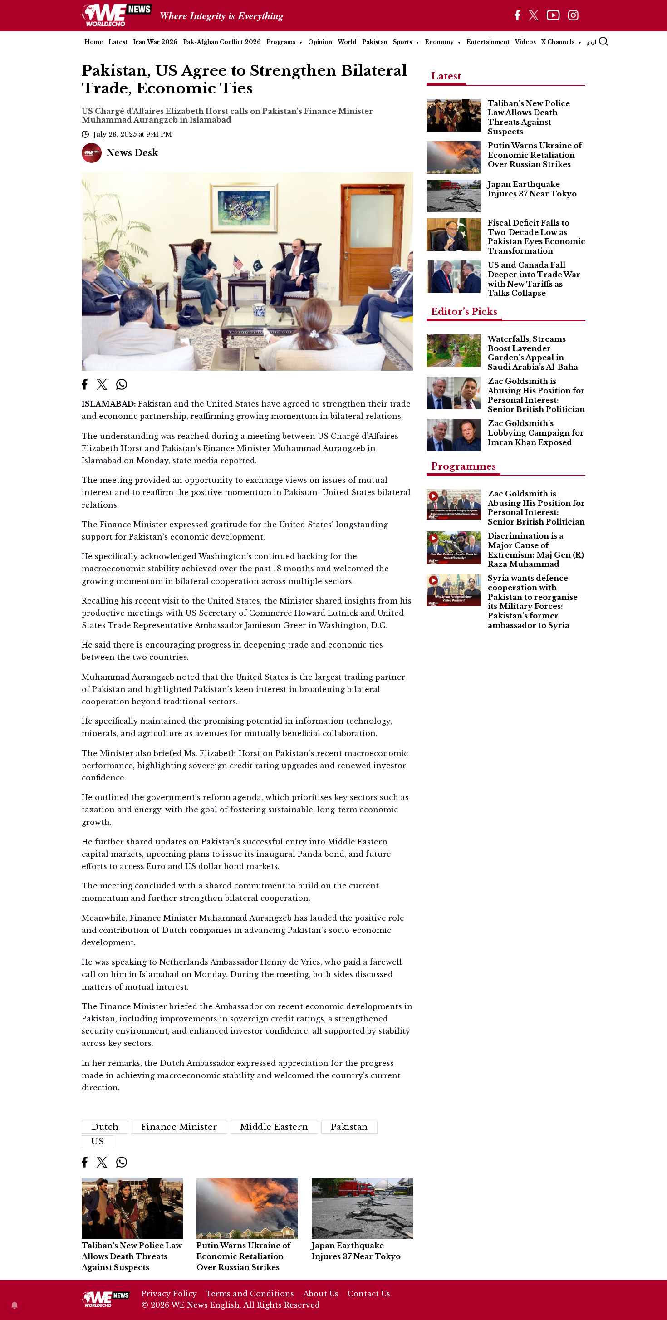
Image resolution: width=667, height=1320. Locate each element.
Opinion (320, 42)
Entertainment (488, 42)
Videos (525, 42)
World (347, 42)
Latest (118, 42)
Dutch (105, 1127)
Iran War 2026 (155, 42)
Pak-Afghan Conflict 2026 (222, 42)
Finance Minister (179, 1127)
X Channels (557, 42)
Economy (439, 42)
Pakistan (374, 42)
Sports (402, 42)
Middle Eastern (274, 1127)
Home (93, 42)
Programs (280, 42)
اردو (591, 42)
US (97, 1142)
